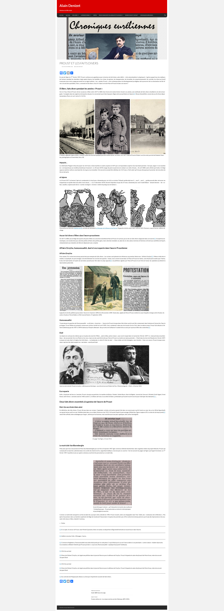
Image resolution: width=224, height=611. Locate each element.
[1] (134, 94)
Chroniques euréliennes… (146, 15)
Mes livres (74, 15)
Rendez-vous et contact (131, 15)
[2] (111, 260)
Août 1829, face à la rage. (98, 591)
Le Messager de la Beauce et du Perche (106, 228)
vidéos (95, 15)
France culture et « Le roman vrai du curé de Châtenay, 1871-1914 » (110, 598)
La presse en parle (85, 15)
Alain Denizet (69, 6)
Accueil (61, 15)
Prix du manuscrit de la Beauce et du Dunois (110, 15)
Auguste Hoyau (78, 228)
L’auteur (68, 15)
